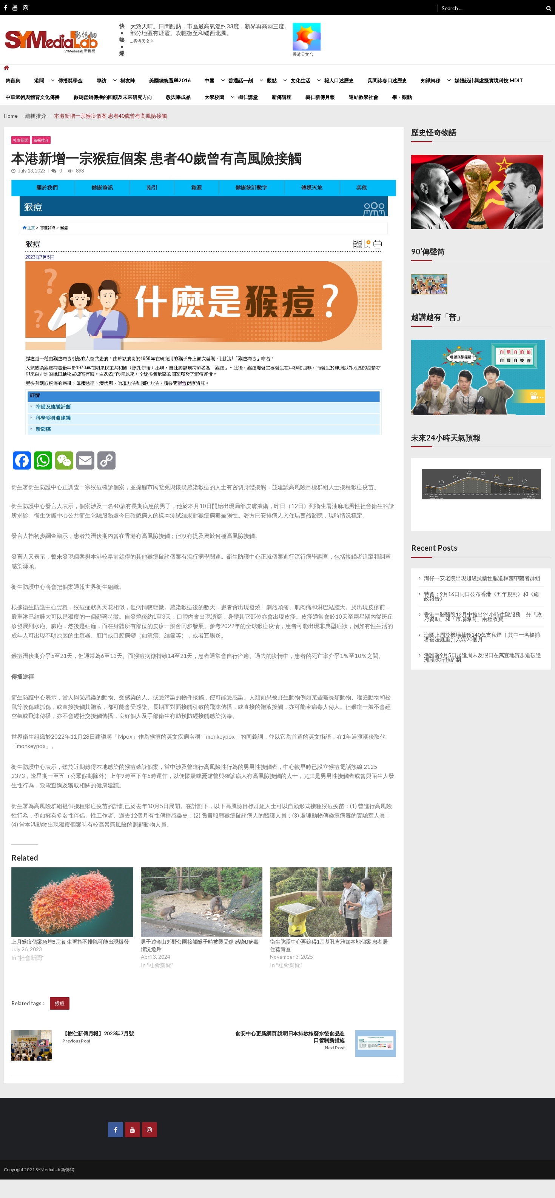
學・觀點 (402, 97)
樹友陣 (127, 80)
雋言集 (13, 80)
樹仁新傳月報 (320, 97)
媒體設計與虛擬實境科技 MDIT (489, 80)
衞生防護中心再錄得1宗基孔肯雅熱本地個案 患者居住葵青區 (328, 945)
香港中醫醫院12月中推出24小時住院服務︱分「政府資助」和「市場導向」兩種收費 (483, 609)
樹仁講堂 (248, 97)
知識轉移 (431, 80)
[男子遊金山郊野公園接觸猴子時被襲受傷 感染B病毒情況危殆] (202, 902)
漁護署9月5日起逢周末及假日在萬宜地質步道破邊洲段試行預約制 (482, 650)
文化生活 (300, 80)
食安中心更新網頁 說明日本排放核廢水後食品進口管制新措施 (290, 1036)
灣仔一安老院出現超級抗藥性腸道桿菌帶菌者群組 (482, 571)
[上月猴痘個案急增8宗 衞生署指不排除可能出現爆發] (72, 902)
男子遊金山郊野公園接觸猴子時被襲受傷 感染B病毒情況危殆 (200, 945)
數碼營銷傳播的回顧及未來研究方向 (113, 97)
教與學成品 (178, 97)
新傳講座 (281, 97)
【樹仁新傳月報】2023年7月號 (98, 1033)
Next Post (335, 1047)
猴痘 (60, 1003)
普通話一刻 (240, 80)
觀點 (272, 80)
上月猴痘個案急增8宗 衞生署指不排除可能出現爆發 (70, 941)
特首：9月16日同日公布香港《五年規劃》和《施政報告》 (481, 589)
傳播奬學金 (70, 80)
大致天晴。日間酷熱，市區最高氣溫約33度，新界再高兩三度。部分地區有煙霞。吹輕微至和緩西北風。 (210, 33)
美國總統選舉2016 (170, 80)
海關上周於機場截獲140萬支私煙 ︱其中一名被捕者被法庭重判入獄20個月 (482, 629)
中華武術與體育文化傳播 (33, 97)
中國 (209, 80)
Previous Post (76, 1040)
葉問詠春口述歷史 (387, 80)
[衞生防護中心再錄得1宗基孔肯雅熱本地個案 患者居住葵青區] (331, 902)
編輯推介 (41, 140)
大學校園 (214, 97)
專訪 (101, 80)
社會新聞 (20, 140)
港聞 (39, 80)
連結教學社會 (363, 97)
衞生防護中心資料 (45, 607)
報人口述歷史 (339, 80)
